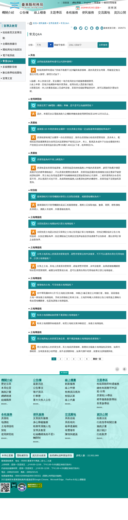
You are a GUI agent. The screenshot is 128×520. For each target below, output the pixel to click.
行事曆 (37, 395)
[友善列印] (97, 28)
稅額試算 (70, 395)
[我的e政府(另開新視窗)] (13, 487)
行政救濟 (102, 434)
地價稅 (5, 422)
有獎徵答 (70, 430)
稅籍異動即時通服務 (108, 383)
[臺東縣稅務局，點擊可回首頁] (26, 8)
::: (59, 3)
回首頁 (66, 3)
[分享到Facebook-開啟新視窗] (75, 28)
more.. (4, 403)
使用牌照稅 (7, 434)
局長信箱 (70, 418)
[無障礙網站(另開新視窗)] (34, 487)
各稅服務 (72, 12)
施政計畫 (6, 391)
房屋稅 (5, 418)
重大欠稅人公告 (42, 399)
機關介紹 (8, 12)
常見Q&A (8, 61)
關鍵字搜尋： (60, 45)
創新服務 (70, 383)
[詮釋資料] (92, 28)
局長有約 (70, 422)
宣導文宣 (7, 78)
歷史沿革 (6, 383)
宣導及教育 (54, 23)
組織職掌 (6, 399)
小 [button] (109, 8)
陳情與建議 (71, 434)
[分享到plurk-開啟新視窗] (86, 28)
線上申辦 (70, 387)
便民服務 (88, 12)
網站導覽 (76, 3)
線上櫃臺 (40, 12)
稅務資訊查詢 (72, 391)
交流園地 (104, 12)
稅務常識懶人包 (42, 426)
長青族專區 (103, 403)
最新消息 (38, 383)
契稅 (3, 430)
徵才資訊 (38, 391)
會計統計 (102, 430)
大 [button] (115, 8)
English (87, 3)
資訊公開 (120, 12)
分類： (31, 45)
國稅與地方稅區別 (12, 49)
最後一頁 (97, 359)
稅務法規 (102, 418)
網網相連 (6, 395)
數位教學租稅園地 (12, 72)
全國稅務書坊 (10, 44)
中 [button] (112, 8)
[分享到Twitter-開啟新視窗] (80, 28)
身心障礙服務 (40, 422)
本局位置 (6, 387)
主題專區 (56, 12)
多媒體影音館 (10, 67)
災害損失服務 (40, 418)
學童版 (97, 3)
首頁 (35, 23)
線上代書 (70, 399)
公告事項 (38, 387)
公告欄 (24, 12)
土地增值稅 (7, 426)
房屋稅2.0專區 (104, 395)
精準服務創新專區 (107, 399)
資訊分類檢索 (110, 3)
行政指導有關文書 (107, 422)
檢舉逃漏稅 (71, 426)
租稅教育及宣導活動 (12, 35)
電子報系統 (8, 55)
